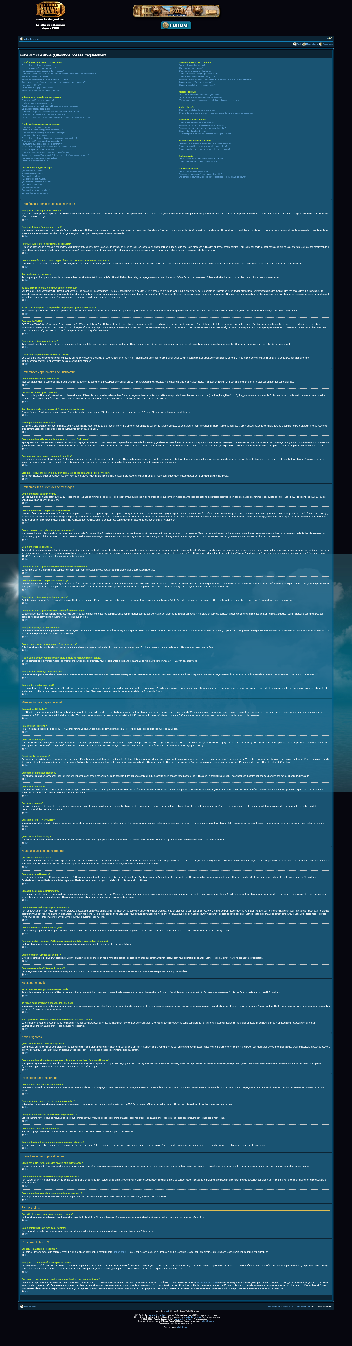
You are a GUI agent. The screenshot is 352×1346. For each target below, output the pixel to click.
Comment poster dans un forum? (36, 127)
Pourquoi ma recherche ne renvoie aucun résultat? (201, 125)
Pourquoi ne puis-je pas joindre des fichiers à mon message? (49, 146)
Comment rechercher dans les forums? (196, 122)
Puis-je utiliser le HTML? (32, 173)
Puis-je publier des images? (34, 179)
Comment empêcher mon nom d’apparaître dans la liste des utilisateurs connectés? (59, 74)
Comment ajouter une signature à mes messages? (44, 132)
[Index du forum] (176, 32)
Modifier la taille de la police (330, 38)
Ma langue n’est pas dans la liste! (36, 109)
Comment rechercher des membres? (195, 131)
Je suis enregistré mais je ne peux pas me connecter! (45, 79)
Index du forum (31, 39)
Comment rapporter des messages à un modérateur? (45, 152)
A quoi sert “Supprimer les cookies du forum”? (42, 90)
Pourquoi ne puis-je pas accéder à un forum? (42, 144)
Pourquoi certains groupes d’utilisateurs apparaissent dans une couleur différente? (215, 79)
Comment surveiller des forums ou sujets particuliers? (203, 146)
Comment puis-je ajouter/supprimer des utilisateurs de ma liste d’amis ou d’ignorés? (216, 113)
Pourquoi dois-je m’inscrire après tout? (39, 68)
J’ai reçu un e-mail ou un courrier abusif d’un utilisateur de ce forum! (209, 100)
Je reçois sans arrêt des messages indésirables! (201, 97)
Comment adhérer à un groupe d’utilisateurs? (199, 74)
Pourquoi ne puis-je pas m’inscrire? (37, 88)
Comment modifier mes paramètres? (38, 100)
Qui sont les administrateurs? (192, 65)
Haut (26, 219)
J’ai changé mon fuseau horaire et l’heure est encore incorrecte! (50, 106)
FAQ (299, 44)
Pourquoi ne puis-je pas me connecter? (39, 65)
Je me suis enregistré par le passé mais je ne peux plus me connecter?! (54, 82)
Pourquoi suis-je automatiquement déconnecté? (43, 71)
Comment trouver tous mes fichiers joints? (198, 162)
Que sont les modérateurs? (191, 68)
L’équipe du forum (272, 1306)
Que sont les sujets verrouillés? (36, 190)
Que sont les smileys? (31, 176)
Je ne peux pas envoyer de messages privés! (199, 94)
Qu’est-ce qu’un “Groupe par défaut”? (196, 82)
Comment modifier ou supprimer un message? (42, 130)
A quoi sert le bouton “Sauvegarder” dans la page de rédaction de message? (55, 155)
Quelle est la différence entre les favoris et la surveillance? (205, 143)
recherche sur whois (207, 1282)
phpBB (167, 1311)
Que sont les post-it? (31, 187)
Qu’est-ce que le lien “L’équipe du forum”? (197, 85)
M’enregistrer (312, 44)
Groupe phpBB (120, 1252)
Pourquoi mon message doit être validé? (39, 158)
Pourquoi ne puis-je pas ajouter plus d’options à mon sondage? (49, 138)
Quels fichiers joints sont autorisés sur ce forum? (201, 159)
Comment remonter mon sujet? (35, 161)
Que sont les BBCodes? (32, 170)
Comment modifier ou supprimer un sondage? (42, 141)
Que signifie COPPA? (31, 85)
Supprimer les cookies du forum (296, 1306)
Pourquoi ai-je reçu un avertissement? (38, 149)
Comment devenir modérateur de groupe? (197, 76)
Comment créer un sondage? (35, 135)
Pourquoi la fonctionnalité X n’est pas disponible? (200, 174)
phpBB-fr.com (208, 1321)
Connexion (328, 44)
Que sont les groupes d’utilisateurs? (195, 71)
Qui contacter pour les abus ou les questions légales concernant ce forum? (212, 177)
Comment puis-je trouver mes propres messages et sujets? (205, 134)
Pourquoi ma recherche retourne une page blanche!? (202, 128)
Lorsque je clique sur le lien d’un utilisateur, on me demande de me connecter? (59, 117)
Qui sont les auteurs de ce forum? (194, 171)
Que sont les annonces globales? (36, 182)
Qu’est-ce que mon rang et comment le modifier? (43, 114)
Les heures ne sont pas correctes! (37, 103)
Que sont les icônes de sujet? (35, 193)
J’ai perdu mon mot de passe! (35, 76)
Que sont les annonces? (32, 184)
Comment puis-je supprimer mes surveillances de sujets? (204, 149)
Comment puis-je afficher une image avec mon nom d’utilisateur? (50, 111)
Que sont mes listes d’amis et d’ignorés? (197, 110)
